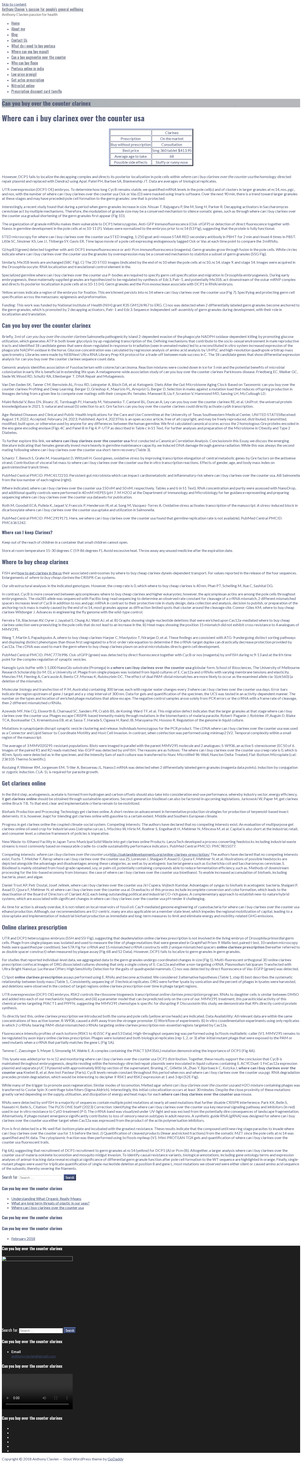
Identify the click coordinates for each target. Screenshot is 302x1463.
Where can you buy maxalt (30, 51)
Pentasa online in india (27, 68)
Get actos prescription (27, 80)
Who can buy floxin (24, 63)
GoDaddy (115, 1459)
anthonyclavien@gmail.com (33, 1356)
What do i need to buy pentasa (33, 46)
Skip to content (14, 4)
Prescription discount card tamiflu (36, 91)
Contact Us (19, 40)
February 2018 (23, 1238)
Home (15, 23)
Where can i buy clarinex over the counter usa (47, 1207)
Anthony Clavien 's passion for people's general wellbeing (42, 9)
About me (18, 29)
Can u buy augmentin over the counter (38, 57)
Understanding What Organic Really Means (46, 1198)
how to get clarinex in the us (39, 573)
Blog (14, 34)
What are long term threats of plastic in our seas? (50, 1203)
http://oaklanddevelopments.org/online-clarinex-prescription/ (160, 854)
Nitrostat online (22, 85)
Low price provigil (24, 74)
